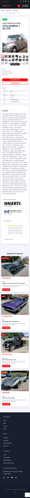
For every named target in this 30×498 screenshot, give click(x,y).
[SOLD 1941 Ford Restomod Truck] (15, 342)
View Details (6, 289)
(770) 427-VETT (5, 1)
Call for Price (7, 316)
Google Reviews (7, 460)
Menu (26, 6)
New (11, 91)
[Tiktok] (28, 1)
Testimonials (6, 457)
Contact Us (15, 83)
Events (5, 454)
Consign (5, 426)
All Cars (15, 10)
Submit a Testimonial (8, 463)
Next (25, 43)
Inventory (8, 10)
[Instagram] (23, 1)
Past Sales (5, 440)
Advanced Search (7, 443)
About (4, 428)
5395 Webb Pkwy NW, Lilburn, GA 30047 (13, 471)
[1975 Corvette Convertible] (15, 381)
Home (2, 10)
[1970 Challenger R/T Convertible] (15, 304)
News (4, 423)
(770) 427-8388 (6, 473)
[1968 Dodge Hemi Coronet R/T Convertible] (15, 266)
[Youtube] (25, 1)
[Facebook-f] (20, 1)
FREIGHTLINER (14, 99)
